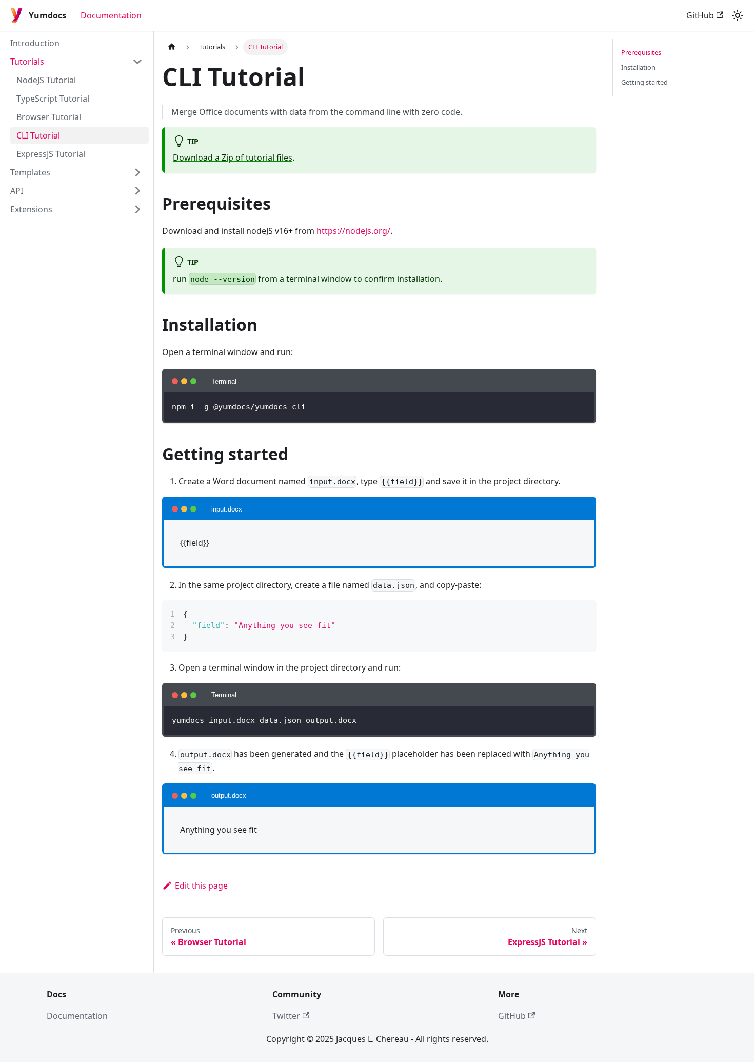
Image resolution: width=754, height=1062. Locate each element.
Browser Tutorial (48, 117)
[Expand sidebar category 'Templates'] (137, 172)
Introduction (34, 43)
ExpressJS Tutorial (50, 154)
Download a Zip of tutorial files (232, 157)
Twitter (286, 1015)
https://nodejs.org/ (353, 231)
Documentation (111, 15)
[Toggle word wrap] (564, 613)
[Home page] (172, 47)
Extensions (31, 209)
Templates (30, 172)
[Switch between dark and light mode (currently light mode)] (737, 15)
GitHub (700, 15)
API (16, 190)
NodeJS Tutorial (46, 80)
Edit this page (201, 885)
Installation (638, 67)
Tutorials (27, 61)
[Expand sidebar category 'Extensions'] (137, 209)
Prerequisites (641, 52)
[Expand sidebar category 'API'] (137, 191)
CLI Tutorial (38, 135)
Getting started (644, 82)
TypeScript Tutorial (52, 98)
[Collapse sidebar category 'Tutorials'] (137, 61)
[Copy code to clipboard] (583, 613)
